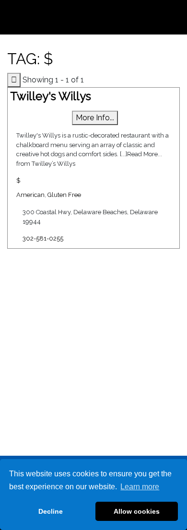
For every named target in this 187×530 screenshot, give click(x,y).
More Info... (95, 117)
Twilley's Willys (50, 96)
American (30, 194)
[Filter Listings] (14, 80)
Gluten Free (64, 194)
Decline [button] (50, 511)
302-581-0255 (43, 238)
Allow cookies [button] (137, 511)
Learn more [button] (139, 487)
